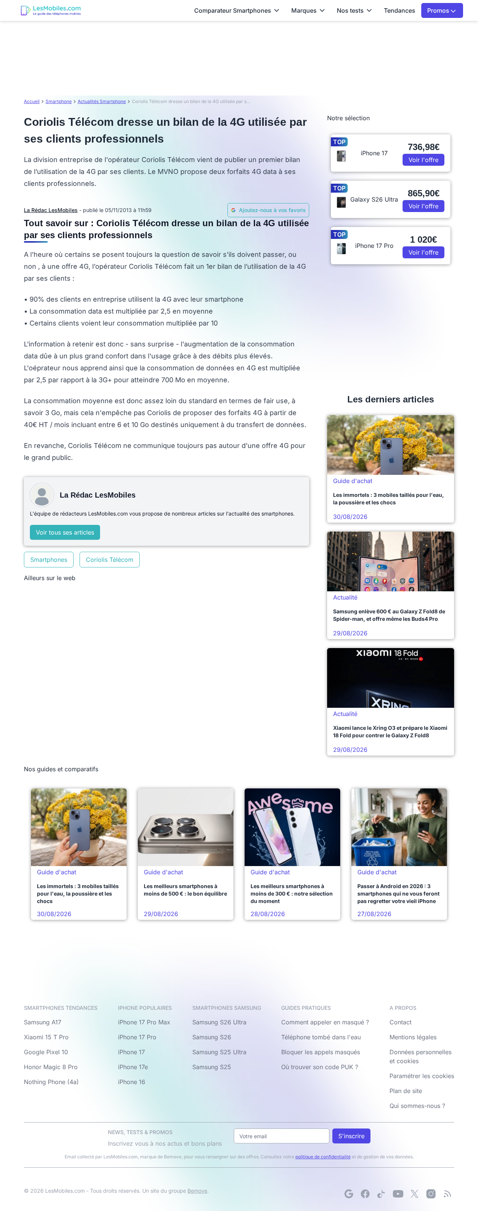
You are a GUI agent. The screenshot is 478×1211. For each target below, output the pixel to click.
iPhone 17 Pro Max (144, 1022)
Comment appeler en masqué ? (325, 1022)
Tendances (399, 10)
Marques (304, 10)
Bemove (197, 1190)
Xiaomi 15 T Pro (46, 1037)
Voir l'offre (423, 160)
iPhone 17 (131, 1052)
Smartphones (48, 559)
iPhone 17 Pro (137, 1037)
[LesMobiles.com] (51, 10)
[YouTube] (398, 1194)
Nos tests (350, 10)
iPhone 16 (131, 1082)
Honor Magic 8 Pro (51, 1067)
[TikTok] (381, 1194)
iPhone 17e (133, 1067)
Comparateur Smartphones (232, 10)
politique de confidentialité (323, 1156)
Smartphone (59, 101)
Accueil (32, 101)
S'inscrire (351, 1136)
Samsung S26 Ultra (219, 1022)
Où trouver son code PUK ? (319, 1067)
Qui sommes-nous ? (417, 1105)
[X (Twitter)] (414, 1194)
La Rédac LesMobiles (51, 210)
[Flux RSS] (447, 1194)
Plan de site (405, 1091)
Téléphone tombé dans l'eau (321, 1037)
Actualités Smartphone (102, 101)
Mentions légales (413, 1037)
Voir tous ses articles (65, 532)
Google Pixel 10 (46, 1052)
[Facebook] (365, 1194)
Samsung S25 (211, 1067)
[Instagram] (431, 1194)
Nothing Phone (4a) (51, 1082)
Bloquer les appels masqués (320, 1052)
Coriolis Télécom (109, 559)
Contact (400, 1022)
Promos (439, 10)
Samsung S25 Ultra (219, 1052)
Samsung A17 (42, 1022)
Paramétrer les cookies (421, 1076)
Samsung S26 (211, 1037)
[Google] (349, 1194)
